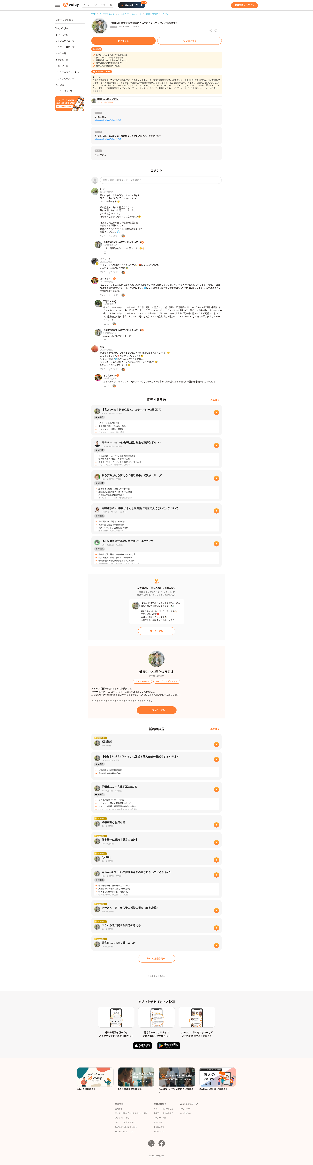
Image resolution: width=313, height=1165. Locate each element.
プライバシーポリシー (124, 1118)
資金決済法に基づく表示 (125, 1132)
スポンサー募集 (160, 1118)
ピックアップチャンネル (67, 72)
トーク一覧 (60, 53)
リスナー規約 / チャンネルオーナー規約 (131, 1113)
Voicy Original (61, 28)
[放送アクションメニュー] (220, 30)
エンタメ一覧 (61, 60)
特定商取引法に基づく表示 (126, 1127)
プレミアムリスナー (64, 78)
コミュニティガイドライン (125, 1122)
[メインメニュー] (57, 5)
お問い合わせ (159, 1132)
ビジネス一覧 (61, 34)
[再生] (216, 412)
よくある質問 (159, 1127)
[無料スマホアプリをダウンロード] (69, 103)
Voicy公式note (185, 1113)
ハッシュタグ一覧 (63, 91)
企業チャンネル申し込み (163, 1113)
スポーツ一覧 (61, 66)
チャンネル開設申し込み (163, 1109)
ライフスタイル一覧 (65, 41)
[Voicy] (71, 5)
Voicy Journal (185, 1109)
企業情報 (118, 1109)
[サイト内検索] (110, 5)
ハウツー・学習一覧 (65, 47)
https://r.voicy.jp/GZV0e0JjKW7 (108, 120)
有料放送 (59, 85)
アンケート (158, 1122)
